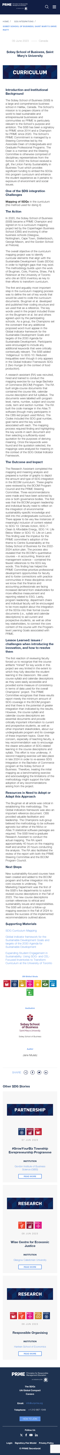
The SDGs (30, 1386)
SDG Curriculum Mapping (21, 930)
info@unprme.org (34, 1403)
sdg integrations (23, 21)
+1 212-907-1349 (37, 1409)
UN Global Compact (30, 1390)
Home (6, 21)
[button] (26, 1072)
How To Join (30, 1419)
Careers (30, 1394)
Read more (30, 1176)
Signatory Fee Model (25, 1443)
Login (9, 1443)
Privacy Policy (46, 1443)
